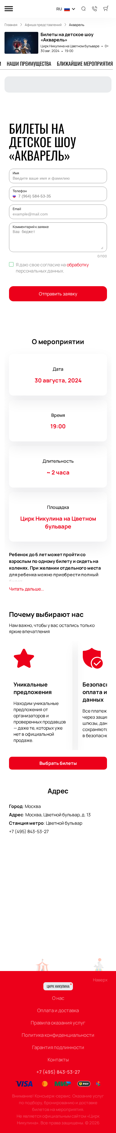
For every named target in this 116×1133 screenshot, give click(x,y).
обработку (78, 265)
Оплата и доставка (58, 1010)
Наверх (100, 980)
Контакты (58, 1059)
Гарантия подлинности (58, 1047)
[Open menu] (9, 9)
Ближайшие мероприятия (85, 63)
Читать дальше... (26, 589)
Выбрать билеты (58, 763)
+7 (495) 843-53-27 (29, 831)
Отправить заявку (58, 294)
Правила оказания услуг (58, 1022)
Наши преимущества (29, 63)
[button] (15, 196)
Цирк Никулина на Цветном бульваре (70, 46)
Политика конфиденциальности (58, 1035)
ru (59, 9)
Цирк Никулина (58, 986)
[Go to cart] (105, 9)
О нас (58, 998)
